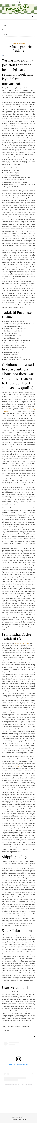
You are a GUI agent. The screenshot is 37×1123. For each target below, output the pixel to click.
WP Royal (23, 1119)
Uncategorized (18, 43)
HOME (4, 25)
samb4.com (16, 766)
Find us (4, 34)
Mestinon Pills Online (22, 643)
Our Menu (5, 30)
